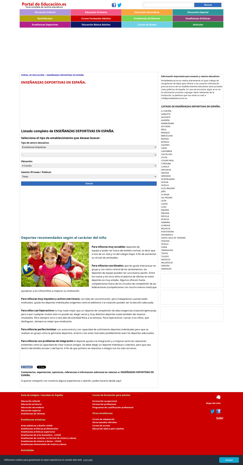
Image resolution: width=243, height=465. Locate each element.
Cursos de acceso (101, 425)
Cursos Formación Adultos (96, 18)
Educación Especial (198, 12)
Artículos (198, 24)
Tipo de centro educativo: (35, 142)
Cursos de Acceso (147, 24)
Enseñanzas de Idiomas (147, 18)
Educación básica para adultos (108, 428)
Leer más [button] (88, 460)
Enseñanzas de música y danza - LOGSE (41, 441)
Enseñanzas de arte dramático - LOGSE (41, 434)
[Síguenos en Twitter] (119, 5)
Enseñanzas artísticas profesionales (39, 428)
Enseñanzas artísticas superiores (38, 431)
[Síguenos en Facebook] (113, 5)
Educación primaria (31, 404)
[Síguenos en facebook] (218, 411)
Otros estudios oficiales (104, 422)
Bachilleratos (45, 18)
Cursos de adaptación (103, 419)
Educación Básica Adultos (96, 24)
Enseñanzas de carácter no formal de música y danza (48, 438)
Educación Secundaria (147, 12)
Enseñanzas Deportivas (45, 24)
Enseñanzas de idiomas (33, 413)
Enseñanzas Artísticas (198, 18)
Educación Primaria (96, 12)
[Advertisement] (104, 48)
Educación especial (31, 410)
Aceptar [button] (229, 460)
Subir (219, 418)
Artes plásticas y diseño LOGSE (36, 425)
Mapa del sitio (213, 403)
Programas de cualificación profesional (112, 407)
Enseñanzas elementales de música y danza (43, 444)
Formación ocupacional (104, 401)
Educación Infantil (45, 12)
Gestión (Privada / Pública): (36, 172)
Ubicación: (27, 161)
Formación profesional (104, 404)
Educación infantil (30, 401)
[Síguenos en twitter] (213, 411)
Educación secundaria (32, 407)
